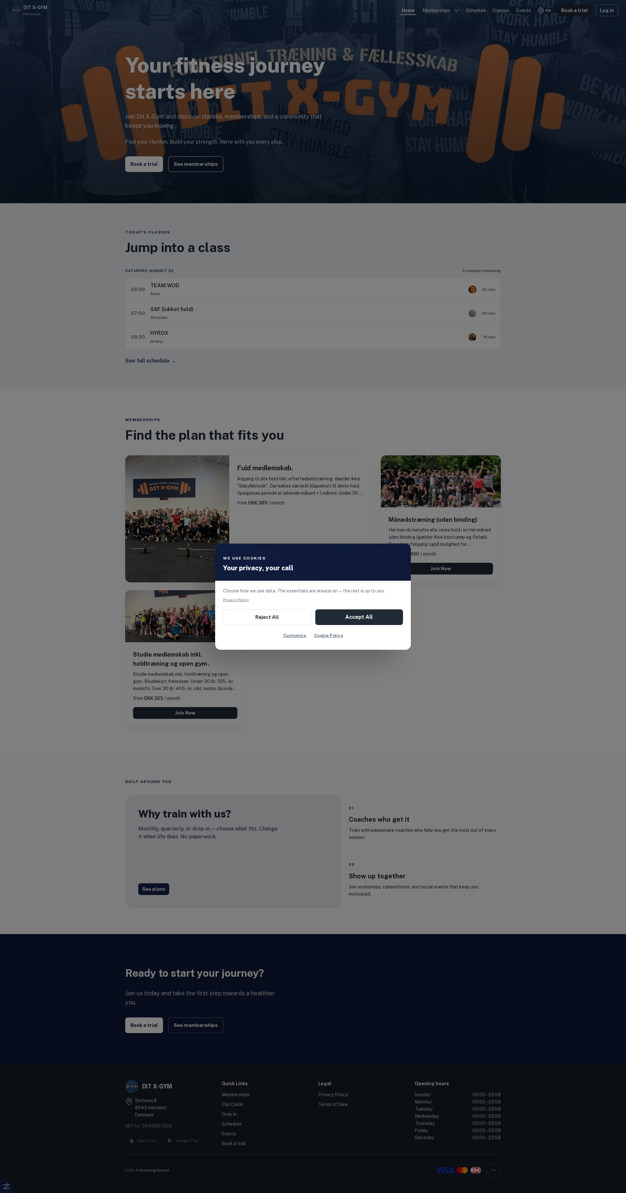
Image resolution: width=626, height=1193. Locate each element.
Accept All (359, 617)
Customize (294, 635)
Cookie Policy (328, 635)
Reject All (267, 617)
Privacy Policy (236, 600)
